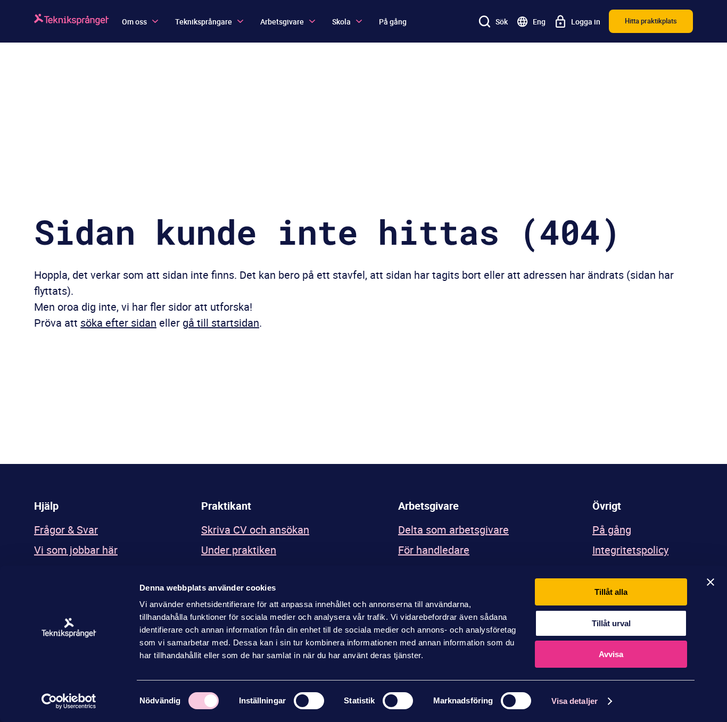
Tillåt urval (611, 623)
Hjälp (46, 506)
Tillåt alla (610, 591)
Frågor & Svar (66, 529)
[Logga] (71, 21)
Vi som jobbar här (76, 550)
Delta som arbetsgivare (453, 529)
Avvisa (611, 654)
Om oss (134, 21)
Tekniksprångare (203, 21)
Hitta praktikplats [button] (651, 21)
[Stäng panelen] (710, 582)
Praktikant (226, 506)
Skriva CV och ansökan (255, 529)
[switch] (309, 700)
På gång (393, 21)
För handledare (433, 550)
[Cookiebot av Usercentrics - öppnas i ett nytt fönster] (68, 701)
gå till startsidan (221, 323)
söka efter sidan (118, 323)
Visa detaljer (574, 701)
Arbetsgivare (282, 21)
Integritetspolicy (630, 550)
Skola (341, 21)
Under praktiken (238, 550)
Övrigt (606, 506)
